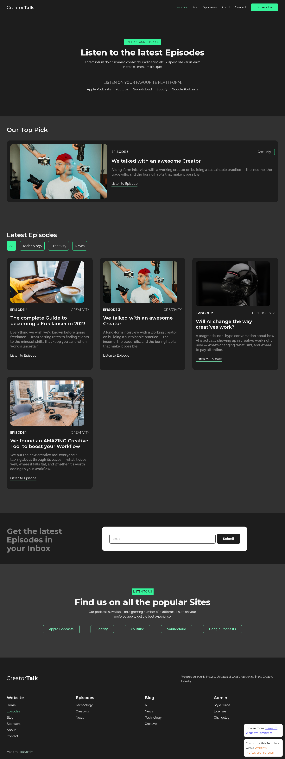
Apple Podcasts (99, 89)
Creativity (82, 711)
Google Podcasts (185, 89)
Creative (151, 724)
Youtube (122, 89)
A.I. (147, 705)
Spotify (162, 89)
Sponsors (210, 7)
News (80, 717)
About (225, 7)
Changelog (222, 717)
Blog (195, 7)
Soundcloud (142, 89)
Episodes (180, 7)
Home (11, 705)
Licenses (220, 711)
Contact (240, 7)
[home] (20, 7)
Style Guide (222, 705)
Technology (84, 705)
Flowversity (26, 751)
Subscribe (265, 7)
